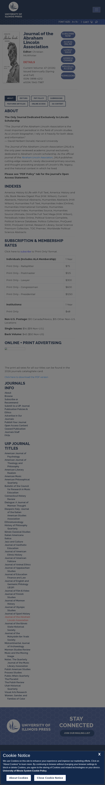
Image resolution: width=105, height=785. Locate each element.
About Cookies (18, 777)
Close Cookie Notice (50, 777)
